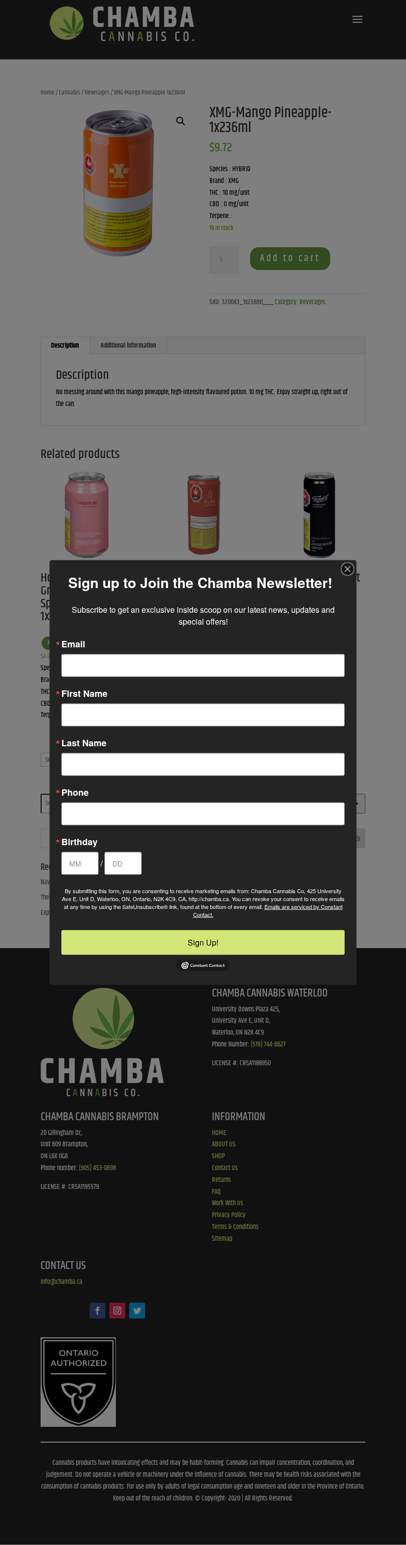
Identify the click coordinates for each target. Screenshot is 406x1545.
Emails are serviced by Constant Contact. (268, 910)
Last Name (83, 742)
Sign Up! (203, 942)
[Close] (348, 569)
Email (73, 643)
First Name (84, 693)
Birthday (79, 841)
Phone (75, 792)
